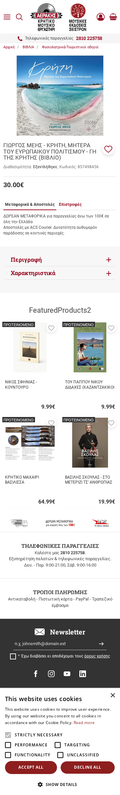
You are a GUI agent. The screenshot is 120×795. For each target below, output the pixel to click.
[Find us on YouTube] (67, 673)
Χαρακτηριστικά (33, 273)
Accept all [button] (30, 767)
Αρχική (9, 47)
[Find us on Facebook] (35, 673)
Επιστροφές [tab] (70, 204)
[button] (108, 148)
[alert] (60, 741)
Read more (84, 722)
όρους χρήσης (97, 656)
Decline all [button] (87, 767)
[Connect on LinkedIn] (82, 673)
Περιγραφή (26, 259)
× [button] (112, 695)
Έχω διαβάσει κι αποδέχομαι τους (65, 656)
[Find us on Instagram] (51, 673)
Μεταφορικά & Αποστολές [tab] (30, 204)
